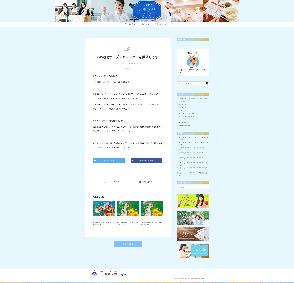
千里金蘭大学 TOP (130, 24)
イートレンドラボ (185, 113)
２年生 (181, 104)
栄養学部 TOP (145, 24)
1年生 (180, 101)
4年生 (180, 110)
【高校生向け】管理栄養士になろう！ (191, 98)
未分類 (181, 122)
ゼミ (180, 119)
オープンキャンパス (122, 63)
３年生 (181, 107)
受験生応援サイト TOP (162, 24)
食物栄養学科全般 (135, 63)
